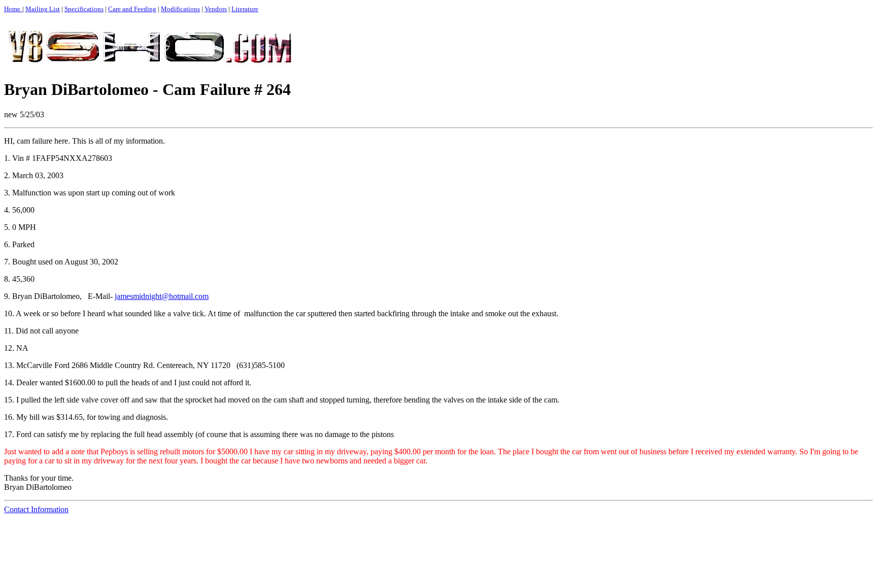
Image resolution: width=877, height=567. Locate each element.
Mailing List (42, 9)
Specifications (84, 9)
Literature (244, 9)
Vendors (216, 9)
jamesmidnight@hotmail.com (162, 296)
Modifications (180, 9)
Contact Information (36, 509)
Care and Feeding (132, 9)
